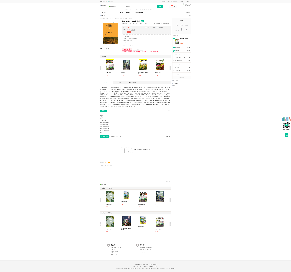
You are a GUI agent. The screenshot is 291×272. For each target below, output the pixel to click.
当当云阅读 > (103, 18)
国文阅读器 (177, 30)
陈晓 (128, 36)
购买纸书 (133, 29)
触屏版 (186, 25)
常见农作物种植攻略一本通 (180, 54)
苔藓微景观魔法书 (178, 64)
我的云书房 (170, 1)
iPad (177, 25)
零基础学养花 (178, 47)
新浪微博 (116, 251)
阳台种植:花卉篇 (178, 60)
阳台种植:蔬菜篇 (184, 39)
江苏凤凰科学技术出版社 (132, 38)
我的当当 (175, 1)
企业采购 (181, 1)
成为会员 (111, 1)
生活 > (107, 18)
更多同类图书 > (182, 77)
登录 (108, 1)
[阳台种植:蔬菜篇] (177, 41)
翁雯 (181, 42)
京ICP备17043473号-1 (136, 266)
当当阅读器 (129, 12)
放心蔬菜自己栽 (178, 67)
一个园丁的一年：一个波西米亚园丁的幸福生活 (180, 57)
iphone (186, 30)
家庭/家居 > (112, 18)
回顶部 (286, 135)
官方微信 (116, 254)
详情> (137, 32)
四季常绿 (177, 50)
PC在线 (181, 25)
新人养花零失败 (178, 70)
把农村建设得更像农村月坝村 (126, 18)
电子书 (121, 12)
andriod (181, 30)
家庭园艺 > (117, 18)
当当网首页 (164, 1)
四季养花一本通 (178, 74)
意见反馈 (143, 252)
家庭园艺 (137, 45)
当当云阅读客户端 (139, 12)
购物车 (174, 6)
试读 (138, 49)
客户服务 (187, 1)
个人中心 (188, 12)
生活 (128, 45)
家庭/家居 (132, 45)
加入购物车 (127, 49)
